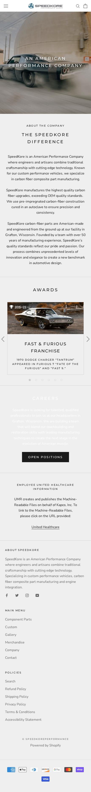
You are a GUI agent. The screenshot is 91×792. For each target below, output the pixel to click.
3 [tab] (42, 380)
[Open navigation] (6, 6)
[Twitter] (17, 595)
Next (87, 338)
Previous (3, 338)
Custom (11, 627)
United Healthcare (45, 527)
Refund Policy (15, 689)
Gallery (10, 634)
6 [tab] (61, 380)
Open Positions (45, 457)
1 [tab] (30, 380)
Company (12, 650)
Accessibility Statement (23, 719)
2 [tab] (36, 380)
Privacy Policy (15, 704)
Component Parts (18, 619)
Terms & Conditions (20, 712)
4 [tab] (49, 380)
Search (10, 681)
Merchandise (15, 642)
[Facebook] (6, 595)
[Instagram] (27, 595)
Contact (11, 657)
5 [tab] (55, 380)
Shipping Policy (16, 696)
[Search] (78, 6)
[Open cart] (85, 6)
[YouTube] (37, 595)
